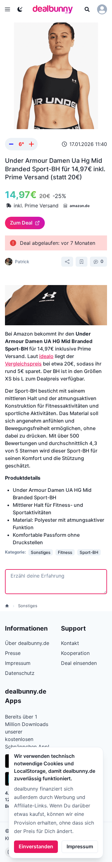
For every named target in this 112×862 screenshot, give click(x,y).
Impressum (80, 846)
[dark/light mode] (20, 9)
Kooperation (75, 653)
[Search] (87, 9)
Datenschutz (20, 673)
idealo (46, 356)
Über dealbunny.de (27, 643)
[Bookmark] (81, 262)
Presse (13, 653)
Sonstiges (27, 605)
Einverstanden (36, 846)
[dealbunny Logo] (55, 9)
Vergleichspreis (23, 364)
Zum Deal (21, 223)
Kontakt (70, 643)
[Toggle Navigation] (7, 9)
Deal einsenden (79, 663)
